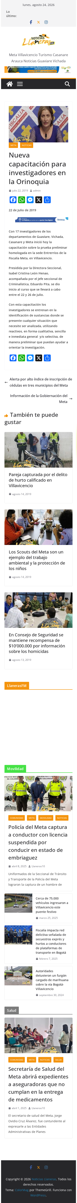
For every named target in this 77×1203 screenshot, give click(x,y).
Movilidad (46, 817)
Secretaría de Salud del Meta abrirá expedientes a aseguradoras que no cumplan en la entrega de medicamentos (38, 1084)
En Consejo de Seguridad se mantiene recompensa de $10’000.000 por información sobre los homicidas (37, 643)
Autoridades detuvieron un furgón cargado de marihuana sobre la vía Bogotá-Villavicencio (52, 980)
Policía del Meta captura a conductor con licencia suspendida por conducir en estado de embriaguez (38, 842)
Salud (58, 1059)
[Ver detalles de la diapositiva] (38, 69)
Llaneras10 (38, 866)
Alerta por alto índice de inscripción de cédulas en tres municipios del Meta (41, 382)
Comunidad (16, 817)
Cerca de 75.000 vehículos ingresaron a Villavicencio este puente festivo (52, 905)
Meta (13, 145)
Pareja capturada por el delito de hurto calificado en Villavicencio (38, 480)
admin (37, 190)
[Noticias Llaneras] (9, 84)
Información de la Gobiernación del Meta (38, 398)
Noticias (26, 145)
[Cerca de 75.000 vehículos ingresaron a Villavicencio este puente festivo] (18, 908)
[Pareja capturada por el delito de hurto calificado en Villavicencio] (38, 435)
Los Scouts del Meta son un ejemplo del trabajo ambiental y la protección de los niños (37, 560)
